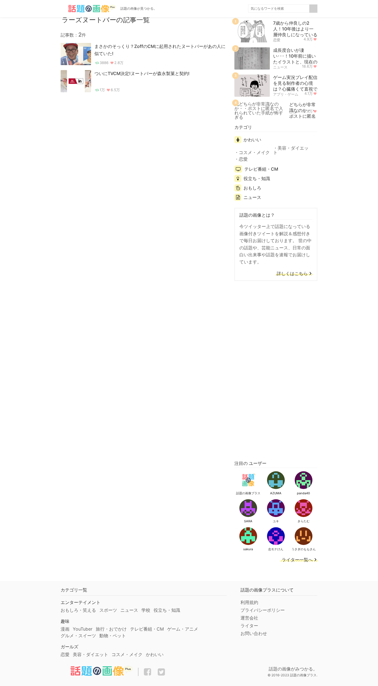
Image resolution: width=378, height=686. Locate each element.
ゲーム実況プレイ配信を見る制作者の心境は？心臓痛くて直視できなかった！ (295, 86)
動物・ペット (112, 635)
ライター (249, 625)
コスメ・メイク (254, 152)
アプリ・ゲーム (285, 94)
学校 (145, 610)
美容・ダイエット (291, 150)
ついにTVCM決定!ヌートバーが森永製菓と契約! (142, 73)
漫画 (65, 629)
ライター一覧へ (297, 559)
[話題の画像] (88, 8)
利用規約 (249, 602)
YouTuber (82, 629)
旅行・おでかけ (111, 629)
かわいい (252, 139)
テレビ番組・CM (261, 169)
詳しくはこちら (292, 273)
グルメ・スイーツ (78, 635)
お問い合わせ (253, 633)
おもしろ (252, 188)
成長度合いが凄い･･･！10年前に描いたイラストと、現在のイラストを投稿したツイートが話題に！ (295, 61)
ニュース (280, 67)
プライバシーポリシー (262, 610)
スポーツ (108, 610)
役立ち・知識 (257, 178)
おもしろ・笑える (78, 610)
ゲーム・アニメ (182, 629)
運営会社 (249, 618)
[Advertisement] (275, 369)
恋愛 (276, 40)
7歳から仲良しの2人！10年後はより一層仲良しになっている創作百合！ (295, 31)
